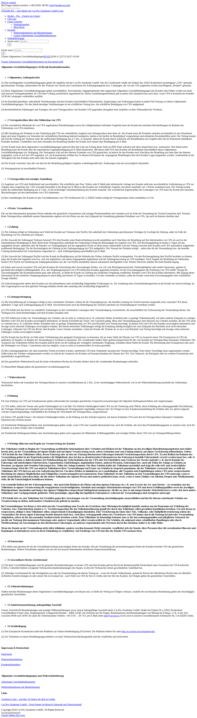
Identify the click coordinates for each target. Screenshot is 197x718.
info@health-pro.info (59, 5)
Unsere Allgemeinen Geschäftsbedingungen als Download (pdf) (32, 61)
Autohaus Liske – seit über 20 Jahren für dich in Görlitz (28, 699)
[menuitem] (23, 16)
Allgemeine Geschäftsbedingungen (18, 682)
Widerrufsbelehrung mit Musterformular (20, 687)
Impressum (6, 654)
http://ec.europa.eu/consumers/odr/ (138, 631)
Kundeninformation (10, 664)
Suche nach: (13, 41)
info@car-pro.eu (112, 615)
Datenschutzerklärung (11, 659)
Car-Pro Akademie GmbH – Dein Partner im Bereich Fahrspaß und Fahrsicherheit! (41, 704)
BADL (47, 56)
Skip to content (8, 2)
